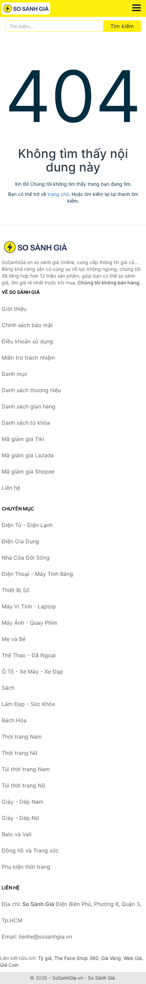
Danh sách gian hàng (28, 406)
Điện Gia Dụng (20, 541)
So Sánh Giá (101, 978)
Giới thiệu (14, 308)
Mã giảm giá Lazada (28, 455)
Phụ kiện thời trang (26, 866)
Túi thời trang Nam (26, 769)
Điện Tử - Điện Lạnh (27, 525)
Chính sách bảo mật (27, 325)
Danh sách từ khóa (26, 422)
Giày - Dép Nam (22, 801)
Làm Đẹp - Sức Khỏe (28, 704)
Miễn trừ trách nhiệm (28, 357)
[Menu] (136, 8)
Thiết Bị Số (16, 590)
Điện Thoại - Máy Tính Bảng (37, 573)
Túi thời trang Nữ (23, 785)
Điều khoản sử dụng (27, 341)
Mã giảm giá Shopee (28, 471)
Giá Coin (9, 965)
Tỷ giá (45, 958)
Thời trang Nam (22, 736)
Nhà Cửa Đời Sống (26, 557)
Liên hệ (11, 487)
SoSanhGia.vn (67, 978)
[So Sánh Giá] (36, 247)
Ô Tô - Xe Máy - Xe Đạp (32, 671)
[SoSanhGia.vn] (35, 8)
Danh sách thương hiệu (31, 390)
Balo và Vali (17, 834)
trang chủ (58, 194)
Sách (8, 687)
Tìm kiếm (122, 26)
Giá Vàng (111, 958)
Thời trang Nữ (19, 752)
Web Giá (133, 958)
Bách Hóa (14, 720)
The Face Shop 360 (76, 958)
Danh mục (15, 373)
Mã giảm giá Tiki (23, 439)
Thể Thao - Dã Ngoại (29, 655)
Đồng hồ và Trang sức (30, 850)
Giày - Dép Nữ (20, 818)
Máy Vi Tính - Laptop (29, 606)
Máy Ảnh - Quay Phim (29, 622)
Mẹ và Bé (13, 639)
